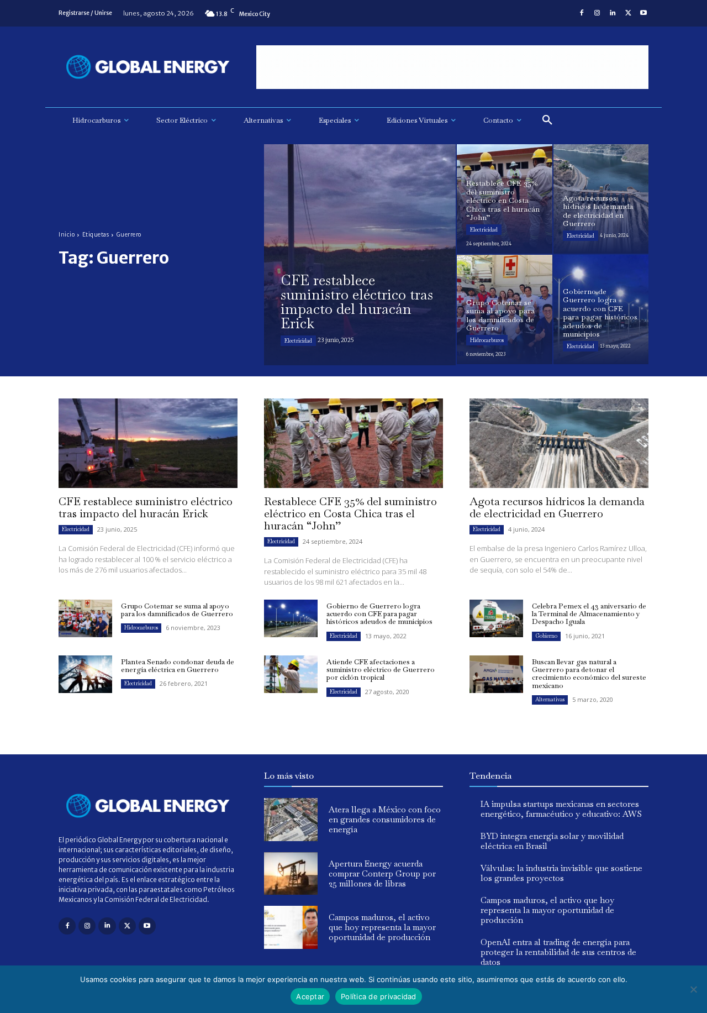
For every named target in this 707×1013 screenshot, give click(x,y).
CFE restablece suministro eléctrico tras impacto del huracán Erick (146, 507)
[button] (547, 120)
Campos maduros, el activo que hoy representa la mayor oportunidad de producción (382, 927)
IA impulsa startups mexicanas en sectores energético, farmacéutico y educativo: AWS (561, 809)
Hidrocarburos (487, 340)
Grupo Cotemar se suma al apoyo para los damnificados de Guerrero (177, 609)
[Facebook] (582, 13)
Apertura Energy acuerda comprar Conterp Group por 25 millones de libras (382, 873)
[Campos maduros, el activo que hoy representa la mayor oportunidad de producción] (291, 927)
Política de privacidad (378, 996)
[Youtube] (643, 13)
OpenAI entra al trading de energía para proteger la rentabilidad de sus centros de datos (558, 952)
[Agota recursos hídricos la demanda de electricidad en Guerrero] (601, 199)
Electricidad (298, 340)
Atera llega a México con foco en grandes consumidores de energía (385, 819)
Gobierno (546, 635)
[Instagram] (597, 13)
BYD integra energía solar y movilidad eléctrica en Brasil (552, 841)
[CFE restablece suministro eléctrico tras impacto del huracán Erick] (360, 254)
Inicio (67, 234)
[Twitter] (628, 13)
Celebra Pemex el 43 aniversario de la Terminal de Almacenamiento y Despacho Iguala (589, 614)
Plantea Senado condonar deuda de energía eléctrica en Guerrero (177, 665)
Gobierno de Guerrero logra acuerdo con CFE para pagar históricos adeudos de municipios (379, 614)
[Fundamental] (452, 67)
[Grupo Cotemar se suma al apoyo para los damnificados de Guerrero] (504, 309)
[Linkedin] (613, 13)
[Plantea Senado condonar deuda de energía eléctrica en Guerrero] (85, 674)
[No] (693, 989)
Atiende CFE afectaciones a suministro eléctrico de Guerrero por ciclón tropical (380, 670)
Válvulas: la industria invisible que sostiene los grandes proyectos (561, 873)
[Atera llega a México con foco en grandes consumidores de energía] (291, 819)
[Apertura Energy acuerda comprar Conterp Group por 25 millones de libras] (291, 873)
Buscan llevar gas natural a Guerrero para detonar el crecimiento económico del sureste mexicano (589, 673)
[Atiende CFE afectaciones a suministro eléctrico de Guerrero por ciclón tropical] (291, 674)
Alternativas (549, 699)
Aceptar (310, 996)
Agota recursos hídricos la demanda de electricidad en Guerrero (557, 507)
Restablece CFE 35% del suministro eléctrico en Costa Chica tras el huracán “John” (350, 513)
